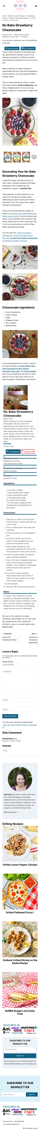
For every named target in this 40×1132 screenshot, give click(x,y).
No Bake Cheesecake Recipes (19, 18)
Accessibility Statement (11, 1124)
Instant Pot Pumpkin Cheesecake (24, 238)
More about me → (11, 812)
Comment (7, 672)
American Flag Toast (18, 214)
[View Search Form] (4, 6)
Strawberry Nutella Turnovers (15, 241)
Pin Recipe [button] (28, 452)
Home (4, 16)
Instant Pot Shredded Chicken (9, 637)
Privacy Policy (8, 1121)
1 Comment (24, 37)
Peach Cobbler (30, 371)
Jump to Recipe (12, 48)
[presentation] (20, 844)
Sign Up (32, 1094)
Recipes (10, 16)
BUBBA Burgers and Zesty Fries (20, 1012)
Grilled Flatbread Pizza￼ (20, 912)
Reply (5, 750)
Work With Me (19, 1121)
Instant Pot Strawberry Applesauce (33, 638)
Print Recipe (27, 48)
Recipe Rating (7, 662)
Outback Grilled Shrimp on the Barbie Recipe (20, 962)
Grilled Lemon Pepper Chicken (20, 864)
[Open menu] (36, 6)
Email (6, 710)
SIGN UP (20, 1056)
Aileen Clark (8, 34)
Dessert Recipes (20, 16)
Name (6, 700)
